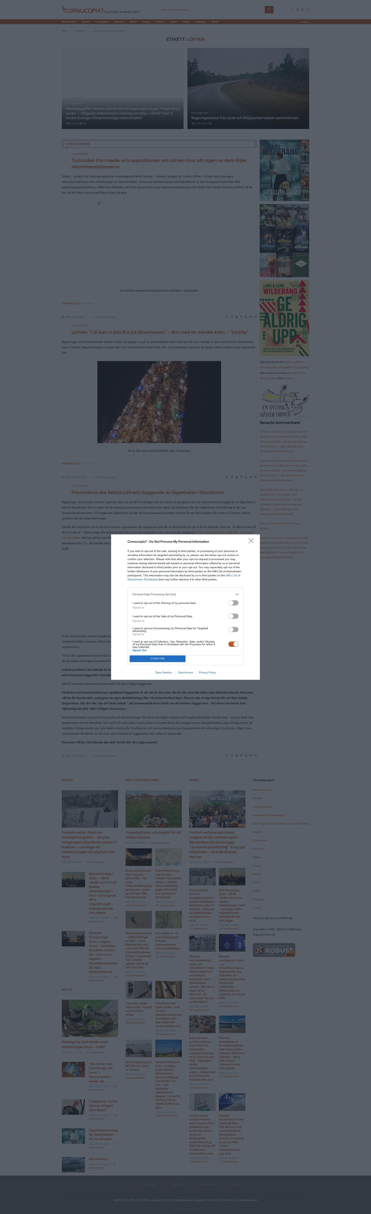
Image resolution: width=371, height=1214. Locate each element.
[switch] (233, 602)
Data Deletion (163, 672)
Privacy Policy (207, 672)
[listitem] (185, 594)
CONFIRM (158, 658)
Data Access (185, 672)
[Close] (252, 542)
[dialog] (185, 607)
